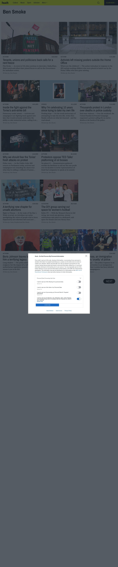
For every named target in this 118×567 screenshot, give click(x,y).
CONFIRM (47, 305)
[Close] (86, 256)
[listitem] (59, 278)
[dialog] (59, 283)
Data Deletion (49, 310)
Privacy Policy (68, 310)
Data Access (59, 310)
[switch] (79, 282)
